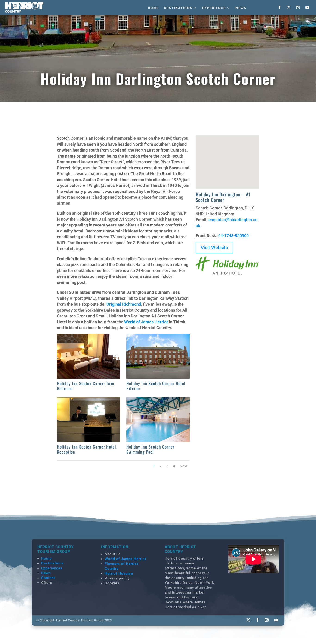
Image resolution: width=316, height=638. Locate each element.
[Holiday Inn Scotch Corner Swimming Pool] (158, 440)
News (240, 8)
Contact (48, 578)
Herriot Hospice (119, 573)
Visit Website (214, 247)
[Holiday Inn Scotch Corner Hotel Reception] (88, 440)
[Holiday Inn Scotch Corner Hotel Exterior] (158, 377)
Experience (214, 8)
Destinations (178, 8)
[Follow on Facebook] (279, 7)
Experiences (51, 568)
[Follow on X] (288, 7)
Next (183, 466)
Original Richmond (123, 304)
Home (153, 8)
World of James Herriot (146, 321)
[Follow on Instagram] (298, 7)
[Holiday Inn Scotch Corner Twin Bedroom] (88, 377)
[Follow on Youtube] (307, 7)
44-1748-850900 (233, 235)
